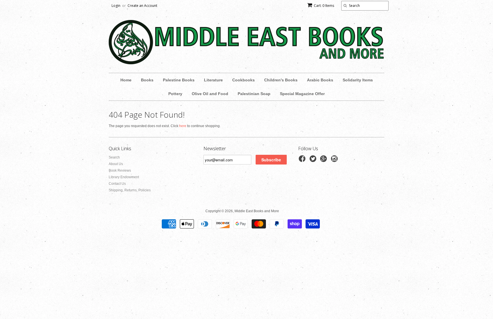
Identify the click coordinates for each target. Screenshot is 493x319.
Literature (213, 80)
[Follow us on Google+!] (324, 160)
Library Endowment (124, 177)
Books (147, 80)
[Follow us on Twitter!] (314, 160)
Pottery (175, 93)
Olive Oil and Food (210, 93)
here (182, 126)
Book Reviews (120, 170)
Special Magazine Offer (302, 93)
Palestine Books (179, 80)
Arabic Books (320, 80)
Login (116, 5)
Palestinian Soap (254, 93)
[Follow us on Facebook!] (303, 160)
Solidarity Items (358, 80)
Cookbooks (243, 80)
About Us (116, 164)
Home (126, 80)
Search (114, 157)
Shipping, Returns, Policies (130, 190)
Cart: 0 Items (324, 5)
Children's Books (281, 80)
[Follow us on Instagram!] (335, 160)
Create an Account (142, 5)
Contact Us (117, 184)
